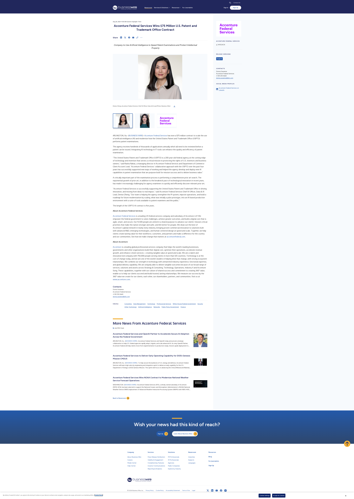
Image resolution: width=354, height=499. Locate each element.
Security (200, 304)
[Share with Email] (133, 37)
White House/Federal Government (184, 304)
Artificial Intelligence (145, 307)
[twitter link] (208, 490)
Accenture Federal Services (155, 135)
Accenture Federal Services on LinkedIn (229, 89)
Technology (151, 304)
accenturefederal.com (176, 236)
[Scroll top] (347, 444)
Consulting (128, 304)
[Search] (230, 3)
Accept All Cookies (278, 495)
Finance (183, 307)
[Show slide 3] (167, 120)
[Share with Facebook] (129, 37)
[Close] (345, 496)
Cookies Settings (265, 495)
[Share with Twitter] (125, 37)
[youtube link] (217, 490)
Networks (156, 307)
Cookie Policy (99, 495)
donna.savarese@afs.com (121, 297)
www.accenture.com (121, 279)
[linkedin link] (212, 490)
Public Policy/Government (170, 307)
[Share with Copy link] (137, 37)
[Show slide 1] (123, 120)
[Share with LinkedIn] (121, 37)
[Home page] (125, 8)
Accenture (117, 247)
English (219, 59)
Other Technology (130, 307)
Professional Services (164, 304)
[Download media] (174, 106)
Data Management (139, 304)
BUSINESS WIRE (136, 135)
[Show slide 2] (145, 120)
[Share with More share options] (141, 37)
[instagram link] (225, 490)
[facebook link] (221, 490)
